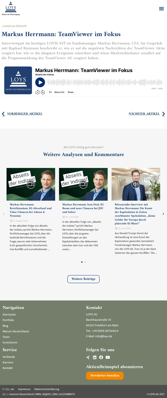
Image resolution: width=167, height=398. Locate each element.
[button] (161, 9)
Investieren (10, 342)
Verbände (9, 356)
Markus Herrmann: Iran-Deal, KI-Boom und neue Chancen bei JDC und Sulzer (83, 208)
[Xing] (88, 357)
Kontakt (8, 368)
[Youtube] (108, 357)
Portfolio (8, 320)
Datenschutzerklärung (46, 389)
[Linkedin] (95, 357)
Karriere (8, 362)
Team (6, 337)
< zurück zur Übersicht (14, 26)
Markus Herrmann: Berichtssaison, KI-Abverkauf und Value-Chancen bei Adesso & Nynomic (31, 210)
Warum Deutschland (16, 331)
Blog (5, 325)
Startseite (9, 314)
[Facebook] (101, 357)
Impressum (24, 389)
